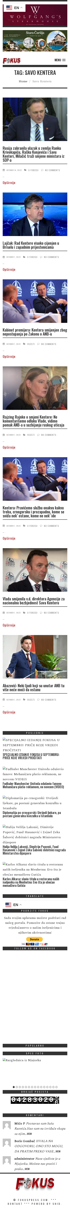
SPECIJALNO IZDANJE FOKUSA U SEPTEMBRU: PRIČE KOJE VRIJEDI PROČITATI (31, 756)
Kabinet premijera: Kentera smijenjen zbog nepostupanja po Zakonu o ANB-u (35, 332)
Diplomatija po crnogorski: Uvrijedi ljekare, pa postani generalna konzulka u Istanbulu (32, 814)
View (29, 1134)
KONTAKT (15, 1204)
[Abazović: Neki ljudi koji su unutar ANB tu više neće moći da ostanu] (35, 657)
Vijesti (31, 344)
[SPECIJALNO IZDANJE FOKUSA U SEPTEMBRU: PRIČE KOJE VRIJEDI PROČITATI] (34, 745)
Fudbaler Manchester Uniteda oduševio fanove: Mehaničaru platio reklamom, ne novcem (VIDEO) (33, 785)
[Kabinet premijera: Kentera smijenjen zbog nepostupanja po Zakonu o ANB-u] (35, 301)
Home (23, 81)
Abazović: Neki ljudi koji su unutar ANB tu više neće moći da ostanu (33, 687)
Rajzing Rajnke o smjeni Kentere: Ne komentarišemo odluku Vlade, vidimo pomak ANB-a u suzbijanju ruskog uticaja (33, 421)
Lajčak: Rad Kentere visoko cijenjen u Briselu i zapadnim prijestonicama (31, 245)
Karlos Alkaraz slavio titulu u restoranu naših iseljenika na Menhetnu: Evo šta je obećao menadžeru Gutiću (31, 882)
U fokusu (33, 170)
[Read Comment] (7, 1126)
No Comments (52, 170)
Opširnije (9, 182)
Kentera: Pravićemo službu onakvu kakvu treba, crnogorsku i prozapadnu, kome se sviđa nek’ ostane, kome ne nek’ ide (33, 511)
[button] (35, 15)
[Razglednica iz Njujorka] (35, 1060)
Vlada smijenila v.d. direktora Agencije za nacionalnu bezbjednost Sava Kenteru (34, 600)
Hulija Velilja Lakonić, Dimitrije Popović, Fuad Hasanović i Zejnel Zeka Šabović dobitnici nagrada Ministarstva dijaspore (34, 849)
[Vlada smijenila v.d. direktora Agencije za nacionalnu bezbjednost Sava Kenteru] (35, 570)
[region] (35, 15)
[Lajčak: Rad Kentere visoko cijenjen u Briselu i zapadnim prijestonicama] (35, 215)
